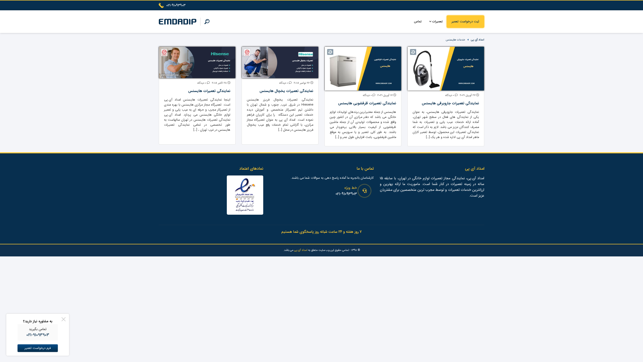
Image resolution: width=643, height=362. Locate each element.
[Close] (64, 319)
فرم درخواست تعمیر (38, 348)
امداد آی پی (477, 39)
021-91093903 (346, 194)
